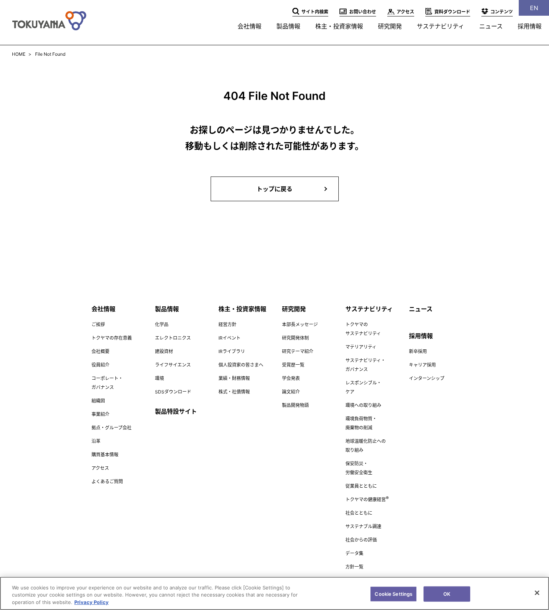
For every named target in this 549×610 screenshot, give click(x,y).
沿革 (96, 441)
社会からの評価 (361, 540)
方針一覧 (354, 567)
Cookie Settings (393, 594)
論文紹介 (291, 392)
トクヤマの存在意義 (112, 338)
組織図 (98, 401)
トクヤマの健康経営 (367, 499)
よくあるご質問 (107, 481)
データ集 (354, 553)
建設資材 (164, 351)
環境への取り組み (363, 405)
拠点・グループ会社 (111, 427)
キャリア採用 (422, 365)
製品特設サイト (176, 411)
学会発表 (291, 378)
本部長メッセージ (300, 324)
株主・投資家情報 (339, 26)
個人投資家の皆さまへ (240, 365)
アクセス (100, 468)
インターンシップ (426, 378)
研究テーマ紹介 (297, 351)
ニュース (491, 26)
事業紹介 (100, 414)
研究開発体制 (295, 338)
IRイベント (229, 338)
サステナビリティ (440, 26)
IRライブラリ (231, 351)
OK (446, 594)
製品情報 (288, 26)
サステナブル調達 (363, 526)
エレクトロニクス (173, 338)
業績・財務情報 (234, 378)
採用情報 (530, 26)
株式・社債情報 (234, 392)
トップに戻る (274, 189)
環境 (159, 378)
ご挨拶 (98, 324)
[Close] (537, 593)
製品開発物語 (295, 405)
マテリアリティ (360, 347)
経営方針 (227, 324)
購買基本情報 (105, 454)
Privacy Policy (91, 602)
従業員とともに (361, 486)
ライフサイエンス (173, 365)
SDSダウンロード (173, 392)
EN (534, 8)
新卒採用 (418, 351)
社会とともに (358, 513)
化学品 (161, 324)
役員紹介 (100, 365)
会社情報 (249, 26)
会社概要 (100, 351)
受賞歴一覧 (293, 365)
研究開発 (390, 26)
